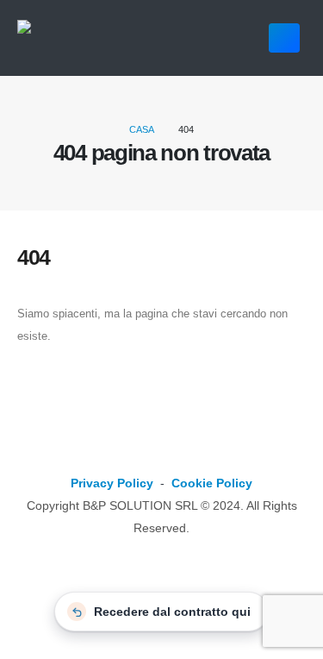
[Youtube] (161, 454)
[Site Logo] (92, 38)
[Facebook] (130, 454)
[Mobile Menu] (284, 38)
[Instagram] (192, 454)
